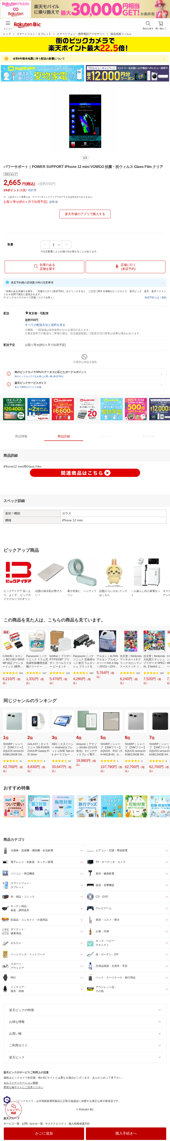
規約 (164, 297)
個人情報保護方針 (79, 1123)
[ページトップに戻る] (163, 1126)
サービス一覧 (11, 1123)
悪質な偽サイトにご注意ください (23, 1087)
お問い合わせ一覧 (32, 1123)
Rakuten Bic (27, 25)
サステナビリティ (55, 1123)
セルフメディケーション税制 (21, 1082)
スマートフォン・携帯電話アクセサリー (81, 34)
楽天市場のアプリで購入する (85, 214)
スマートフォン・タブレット (34, 34)
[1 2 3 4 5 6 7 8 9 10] (56, 245)
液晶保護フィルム (121, 34)
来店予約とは (152, 297)
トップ (7, 34)
